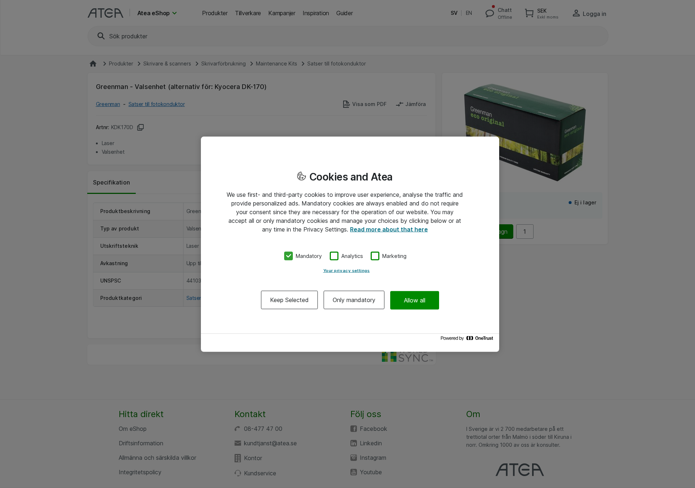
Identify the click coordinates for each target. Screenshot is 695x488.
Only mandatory (354, 300)
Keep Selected (289, 300)
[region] (350, 244)
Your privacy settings (346, 270)
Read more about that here (389, 229)
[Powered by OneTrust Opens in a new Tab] (468, 339)
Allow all (414, 300)
